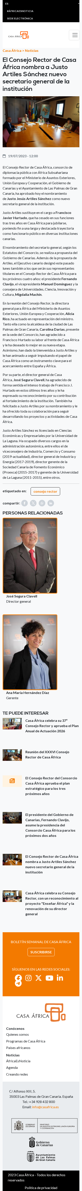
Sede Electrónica (20, 18)
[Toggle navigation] (74, 35)
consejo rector (45, 491)
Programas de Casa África (25, 1041)
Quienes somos (17, 1034)
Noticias (31, 50)
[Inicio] (20, 35)
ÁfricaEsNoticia (18, 1061)
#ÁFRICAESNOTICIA (20, 11)
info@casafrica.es (45, 1107)
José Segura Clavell (21, 596)
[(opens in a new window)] (18, 978)
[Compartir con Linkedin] (50, 503)
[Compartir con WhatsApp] (42, 503)
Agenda (12, 1067)
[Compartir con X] (33, 503)
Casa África (12, 50)
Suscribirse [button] (41, 952)
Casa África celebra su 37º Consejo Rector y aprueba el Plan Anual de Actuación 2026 (52, 725)
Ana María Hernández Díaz (27, 692)
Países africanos (18, 1048)
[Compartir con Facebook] (24, 503)
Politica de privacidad (41, 1188)
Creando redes (17, 1074)
